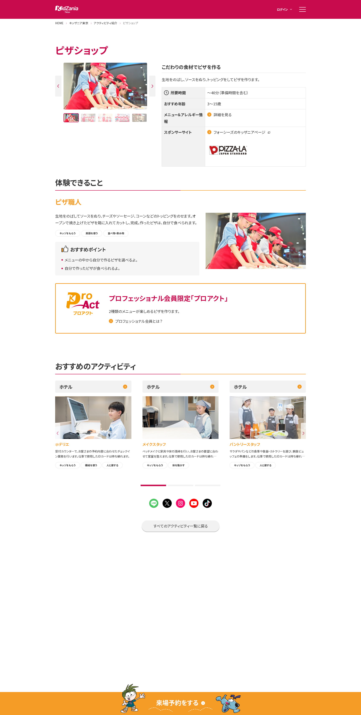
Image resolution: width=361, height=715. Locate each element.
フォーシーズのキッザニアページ (240, 132)
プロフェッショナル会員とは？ (138, 321)
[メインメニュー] (302, 9)
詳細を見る (223, 114)
